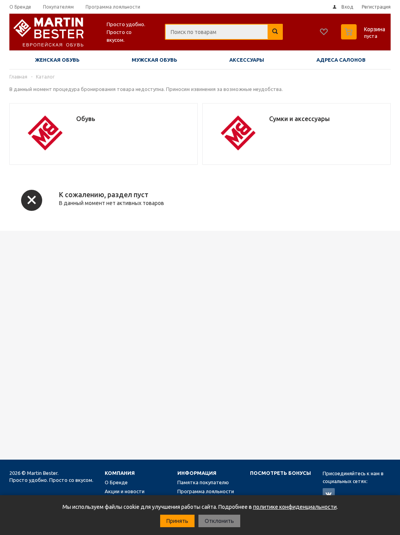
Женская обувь (57, 59)
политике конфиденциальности (295, 507)
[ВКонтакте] (329, 494)
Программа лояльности (205, 491)
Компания (120, 473)
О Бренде (116, 482)
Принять (177, 521)
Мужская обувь (154, 59)
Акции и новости (125, 491)
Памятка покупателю (203, 482)
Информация (196, 473)
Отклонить (219, 521)
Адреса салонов (341, 59)
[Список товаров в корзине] (364, 37)
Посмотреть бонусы (280, 473)
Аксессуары (246, 59)
